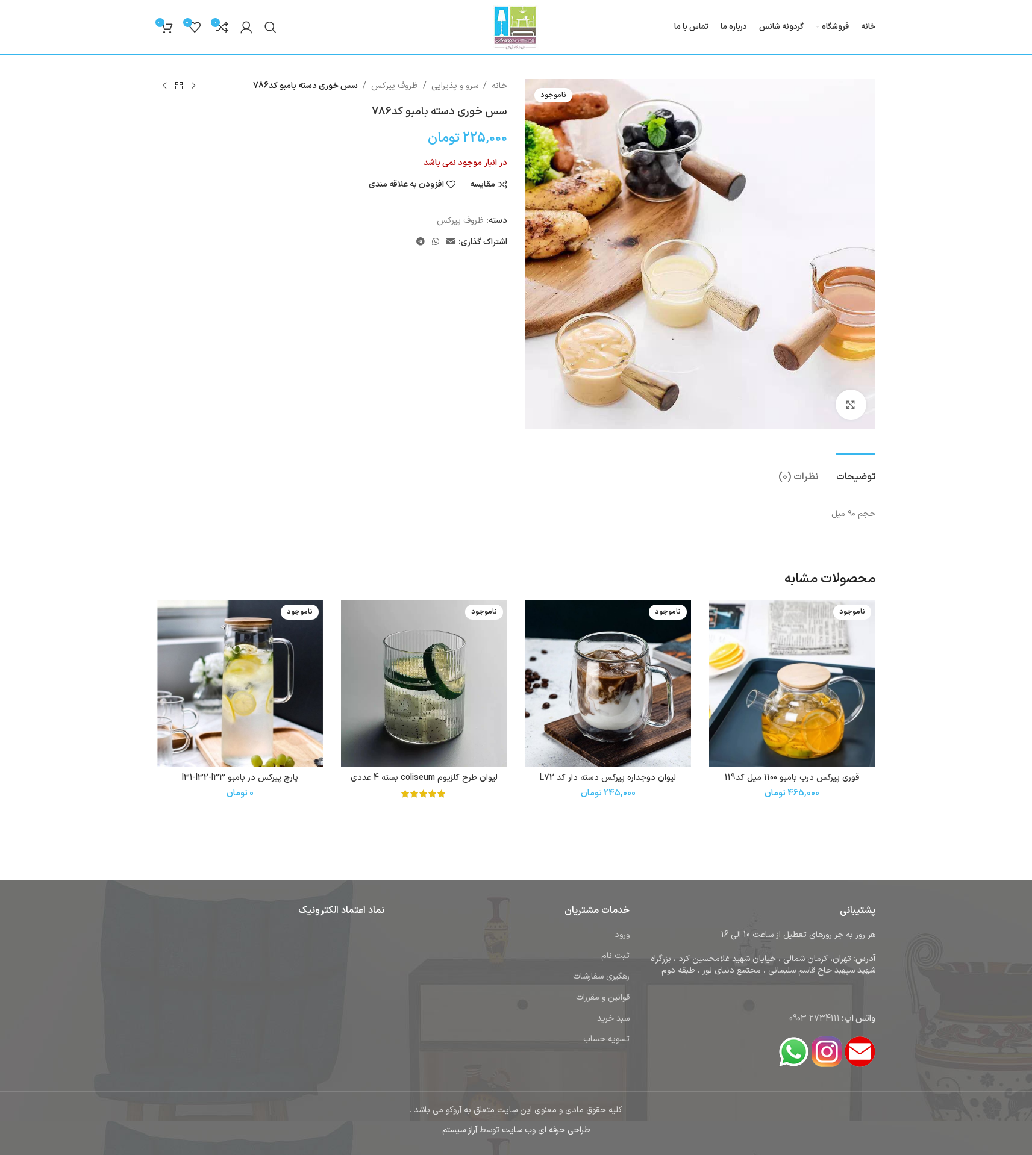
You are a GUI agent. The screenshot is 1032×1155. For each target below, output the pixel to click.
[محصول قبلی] (193, 86)
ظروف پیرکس (394, 85)
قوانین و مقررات (603, 997)
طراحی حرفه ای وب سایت (546, 1130)
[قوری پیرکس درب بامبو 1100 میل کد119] (792, 683)
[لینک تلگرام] (420, 242)
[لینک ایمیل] (450, 242)
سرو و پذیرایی (454, 85)
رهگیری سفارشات (601, 976)
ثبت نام (615, 956)
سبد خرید (613, 1018)
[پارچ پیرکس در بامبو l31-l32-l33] (240, 683)
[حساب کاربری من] (246, 27)
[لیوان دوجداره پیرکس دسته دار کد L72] (608, 683)
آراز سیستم (459, 1130)
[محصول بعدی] (164, 86)
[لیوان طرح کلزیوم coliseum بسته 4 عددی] (424, 683)
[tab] (855, 471)
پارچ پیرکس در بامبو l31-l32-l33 (240, 777)
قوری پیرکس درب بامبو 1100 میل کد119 (792, 777)
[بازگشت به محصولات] (179, 86)
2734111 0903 (814, 1018)
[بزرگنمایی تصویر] (851, 405)
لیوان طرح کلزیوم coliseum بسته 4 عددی (424, 777)
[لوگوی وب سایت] (516, 26)
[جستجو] (270, 27)
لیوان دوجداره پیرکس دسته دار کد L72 (608, 777)
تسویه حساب (606, 1039)
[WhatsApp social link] (435, 242)
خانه (499, 85)
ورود (622, 935)
